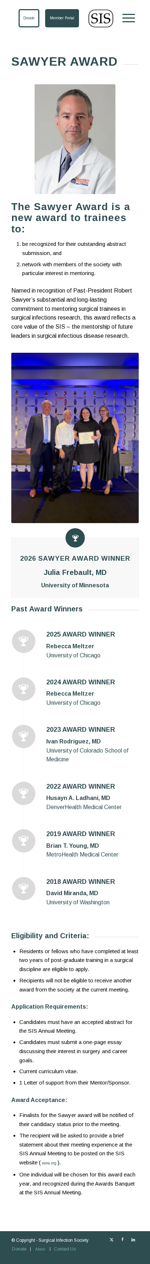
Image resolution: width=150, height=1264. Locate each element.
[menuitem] (125, 18)
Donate (29, 18)
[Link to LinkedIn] (133, 1239)
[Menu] (125, 18)
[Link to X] (111, 1239)
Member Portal (62, 18)
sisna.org (49, 1163)
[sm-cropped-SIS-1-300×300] (92, 18)
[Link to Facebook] (122, 1239)
